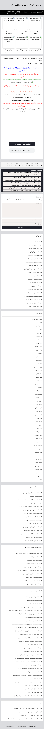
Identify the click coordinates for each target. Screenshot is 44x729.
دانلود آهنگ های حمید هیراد (35, 293)
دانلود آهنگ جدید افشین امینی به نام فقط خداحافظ (29, 661)
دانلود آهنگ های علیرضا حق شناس (11, 165)
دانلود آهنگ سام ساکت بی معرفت (33, 580)
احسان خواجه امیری (37, 319)
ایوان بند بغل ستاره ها (22, 32)
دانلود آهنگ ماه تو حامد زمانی (34, 600)
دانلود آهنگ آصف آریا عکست (34, 560)
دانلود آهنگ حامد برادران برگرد (34, 692)
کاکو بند (40, 479)
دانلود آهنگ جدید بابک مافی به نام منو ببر (31, 607)
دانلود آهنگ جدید (35, 74)
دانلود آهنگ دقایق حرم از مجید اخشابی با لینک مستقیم (28, 614)
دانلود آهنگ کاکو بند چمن (35, 523)
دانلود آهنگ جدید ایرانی (27, 165)
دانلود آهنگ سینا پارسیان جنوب (34, 577)
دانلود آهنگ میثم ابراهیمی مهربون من (32, 527)
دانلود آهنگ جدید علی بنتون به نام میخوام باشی (26, 185)
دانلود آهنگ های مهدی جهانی (35, 248)
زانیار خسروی (38, 370)
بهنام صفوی (39, 350)
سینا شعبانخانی (38, 394)
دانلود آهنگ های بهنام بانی (35, 276)
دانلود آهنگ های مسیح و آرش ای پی (33, 269)
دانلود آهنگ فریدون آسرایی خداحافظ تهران (31, 634)
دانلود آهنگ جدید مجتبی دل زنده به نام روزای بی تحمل (28, 695)
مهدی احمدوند (38, 452)
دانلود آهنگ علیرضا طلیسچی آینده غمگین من (30, 534)
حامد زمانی (39, 353)
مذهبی (40, 449)
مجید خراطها (39, 432)
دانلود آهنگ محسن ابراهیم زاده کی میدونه (31, 648)
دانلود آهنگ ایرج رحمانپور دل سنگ (33, 540)
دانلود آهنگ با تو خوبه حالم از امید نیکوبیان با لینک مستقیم (23, 180)
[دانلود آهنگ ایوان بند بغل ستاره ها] (22, 23)
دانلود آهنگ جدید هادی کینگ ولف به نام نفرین (30, 638)
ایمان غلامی (39, 339)
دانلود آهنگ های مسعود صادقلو (34, 262)
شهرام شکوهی (38, 397)
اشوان (40, 322)
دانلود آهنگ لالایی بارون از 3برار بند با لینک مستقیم (25, 175)
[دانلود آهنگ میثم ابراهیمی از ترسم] (35, 23)
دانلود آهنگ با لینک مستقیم (12, 163)
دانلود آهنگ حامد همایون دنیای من (33, 644)
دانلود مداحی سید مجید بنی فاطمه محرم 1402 (30, 712)
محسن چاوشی (38, 435)
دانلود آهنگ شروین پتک (36, 496)
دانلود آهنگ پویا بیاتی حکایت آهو (34, 665)
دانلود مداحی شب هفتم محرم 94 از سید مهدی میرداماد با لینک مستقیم (24, 719)
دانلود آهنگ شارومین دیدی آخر (34, 620)
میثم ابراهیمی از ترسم (35, 32)
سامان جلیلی (39, 377)
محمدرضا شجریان (38, 445)
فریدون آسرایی (38, 421)
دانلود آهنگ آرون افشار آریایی (34, 537)
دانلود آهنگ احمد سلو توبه (35, 603)
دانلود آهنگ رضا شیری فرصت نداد (33, 597)
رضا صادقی (39, 360)
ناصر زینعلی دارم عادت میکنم (9, 51)
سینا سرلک (39, 391)
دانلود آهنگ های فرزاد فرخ (35, 245)
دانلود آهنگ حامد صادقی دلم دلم (33, 520)
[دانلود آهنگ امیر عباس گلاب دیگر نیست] (22, 42)
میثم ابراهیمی (38, 466)
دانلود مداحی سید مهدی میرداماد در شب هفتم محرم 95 (28, 708)
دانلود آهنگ (37, 68)
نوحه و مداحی (38, 469)
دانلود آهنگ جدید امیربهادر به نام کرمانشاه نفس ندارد (28, 682)
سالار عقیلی (39, 374)
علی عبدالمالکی (38, 408)
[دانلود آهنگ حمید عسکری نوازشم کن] (9, 23)
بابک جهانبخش (38, 343)
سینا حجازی (39, 387)
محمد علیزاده (39, 442)
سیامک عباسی (38, 384)
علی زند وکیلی (38, 404)
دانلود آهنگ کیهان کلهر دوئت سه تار (33, 530)
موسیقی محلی (38, 462)
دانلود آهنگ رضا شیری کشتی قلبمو (33, 584)
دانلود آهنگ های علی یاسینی (35, 272)
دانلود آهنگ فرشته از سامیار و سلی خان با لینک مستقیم (27, 675)
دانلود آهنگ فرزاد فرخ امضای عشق (33, 689)
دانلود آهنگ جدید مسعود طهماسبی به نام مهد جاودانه (28, 658)
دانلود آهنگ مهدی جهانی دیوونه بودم (32, 510)
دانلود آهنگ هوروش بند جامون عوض (32, 651)
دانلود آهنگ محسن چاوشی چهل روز (33, 513)
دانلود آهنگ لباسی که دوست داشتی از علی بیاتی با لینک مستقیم (25, 610)
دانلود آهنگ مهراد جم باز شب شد (33, 503)
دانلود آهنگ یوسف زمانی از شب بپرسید (32, 567)
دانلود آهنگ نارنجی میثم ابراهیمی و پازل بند (30, 641)
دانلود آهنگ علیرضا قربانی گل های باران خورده (30, 499)
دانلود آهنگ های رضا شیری (35, 289)
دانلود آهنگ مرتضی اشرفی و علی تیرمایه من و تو (30, 570)
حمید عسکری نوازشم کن (9, 32)
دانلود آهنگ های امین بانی (35, 241)
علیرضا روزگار (38, 411)
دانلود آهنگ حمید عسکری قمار (34, 672)
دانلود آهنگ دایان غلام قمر (35, 557)
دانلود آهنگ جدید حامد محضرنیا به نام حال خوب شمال (28, 631)
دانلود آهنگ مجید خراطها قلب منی (33, 617)
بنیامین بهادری (38, 346)
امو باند (40, 329)
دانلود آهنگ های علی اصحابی (35, 306)
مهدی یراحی (39, 455)
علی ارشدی (39, 401)
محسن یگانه (39, 438)
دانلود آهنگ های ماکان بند (35, 282)
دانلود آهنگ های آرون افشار (35, 258)
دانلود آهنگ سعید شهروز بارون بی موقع (32, 574)
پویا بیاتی (40, 476)
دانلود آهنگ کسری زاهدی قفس (34, 516)
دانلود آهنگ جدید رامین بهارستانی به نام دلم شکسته (25, 183)
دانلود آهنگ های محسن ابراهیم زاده (33, 296)
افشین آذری (39, 326)
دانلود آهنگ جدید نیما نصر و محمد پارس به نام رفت (25, 190)
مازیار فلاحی (39, 428)
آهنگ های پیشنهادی (37, 12)
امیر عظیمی (39, 333)
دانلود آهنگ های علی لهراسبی (34, 303)
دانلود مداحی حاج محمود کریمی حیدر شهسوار (31, 715)
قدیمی (40, 425)
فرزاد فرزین (39, 418)
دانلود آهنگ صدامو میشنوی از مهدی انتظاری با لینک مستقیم (27, 624)
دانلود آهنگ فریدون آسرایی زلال (33, 685)
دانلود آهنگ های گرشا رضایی (35, 252)
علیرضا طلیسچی (38, 414)
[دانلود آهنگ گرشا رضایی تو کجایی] (35, 42)
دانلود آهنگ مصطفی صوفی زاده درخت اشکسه (30, 506)
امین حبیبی (39, 336)
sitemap (26, 12)
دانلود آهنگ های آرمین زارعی (34, 255)
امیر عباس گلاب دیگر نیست (22, 51)
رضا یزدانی (39, 363)
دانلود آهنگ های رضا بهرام (35, 265)
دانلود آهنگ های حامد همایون (34, 279)
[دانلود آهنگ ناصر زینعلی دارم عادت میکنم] (9, 42)
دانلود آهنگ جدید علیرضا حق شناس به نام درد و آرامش (24, 172)
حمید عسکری (39, 357)
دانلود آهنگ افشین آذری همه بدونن (32, 678)
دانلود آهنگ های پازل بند (35, 286)
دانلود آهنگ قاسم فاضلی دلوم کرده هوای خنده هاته (29, 553)
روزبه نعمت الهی (38, 367)
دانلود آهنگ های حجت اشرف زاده (34, 299)
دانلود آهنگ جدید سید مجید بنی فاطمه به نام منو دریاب (24, 188)
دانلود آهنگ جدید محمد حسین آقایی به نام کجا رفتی (28, 627)
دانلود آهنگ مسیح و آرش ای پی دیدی (32, 493)
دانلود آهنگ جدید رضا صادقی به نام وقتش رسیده (29, 655)
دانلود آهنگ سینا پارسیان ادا (34, 563)
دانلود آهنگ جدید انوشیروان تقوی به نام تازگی (30, 668)
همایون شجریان (38, 472)
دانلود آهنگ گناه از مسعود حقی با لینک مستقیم (27, 177)
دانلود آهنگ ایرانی (24, 163)
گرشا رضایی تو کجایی (35, 50)
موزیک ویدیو (39, 459)
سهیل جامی (39, 380)
